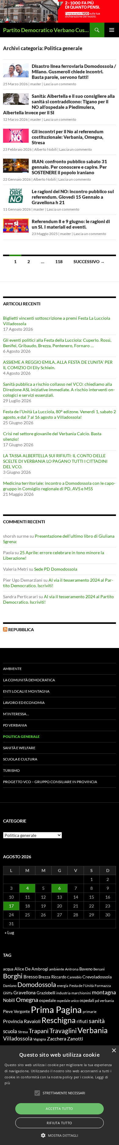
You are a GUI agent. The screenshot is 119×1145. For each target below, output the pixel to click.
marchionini (81, 993)
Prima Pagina (56, 1009)
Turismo (11, 770)
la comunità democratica (29, 680)
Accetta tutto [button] (59, 1108)
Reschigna (58, 1020)
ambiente (56, 969)
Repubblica (21, 629)
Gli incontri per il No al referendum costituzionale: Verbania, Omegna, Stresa (67, 137)
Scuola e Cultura (20, 759)
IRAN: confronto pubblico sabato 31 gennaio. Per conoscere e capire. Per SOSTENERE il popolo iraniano (69, 167)
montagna (104, 992)
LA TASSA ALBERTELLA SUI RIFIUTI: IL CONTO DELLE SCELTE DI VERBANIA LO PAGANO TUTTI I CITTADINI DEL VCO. (55, 461)
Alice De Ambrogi (31, 968)
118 (59, 261)
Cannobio (74, 977)
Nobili (9, 1000)
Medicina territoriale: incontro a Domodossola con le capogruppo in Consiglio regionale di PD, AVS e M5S (59, 485)
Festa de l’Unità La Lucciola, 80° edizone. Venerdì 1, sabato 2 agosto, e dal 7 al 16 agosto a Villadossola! (59, 414)
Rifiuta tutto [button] (59, 1123)
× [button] (113, 1050)
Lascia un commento (60, 84)
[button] (59, 1135)
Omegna (27, 999)
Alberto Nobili (45, 149)
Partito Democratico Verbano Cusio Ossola (46, 30)
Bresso (30, 976)
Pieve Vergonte (16, 1011)
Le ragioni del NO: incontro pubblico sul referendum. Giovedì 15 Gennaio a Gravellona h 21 (73, 197)
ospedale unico (68, 1001)
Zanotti (75, 1038)
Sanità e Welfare (19, 748)
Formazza (103, 986)
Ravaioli (32, 1021)
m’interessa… (16, 714)
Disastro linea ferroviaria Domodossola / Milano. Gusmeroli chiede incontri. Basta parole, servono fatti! (74, 71)
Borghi (13, 976)
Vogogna (39, 1039)
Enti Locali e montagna (26, 691)
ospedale (47, 1000)
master (35, 84)
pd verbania (104, 1000)
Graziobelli (46, 992)
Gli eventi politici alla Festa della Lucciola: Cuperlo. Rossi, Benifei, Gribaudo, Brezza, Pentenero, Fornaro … (57, 342)
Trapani (39, 1030)
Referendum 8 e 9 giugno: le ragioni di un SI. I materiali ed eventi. (71, 224)
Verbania (93, 1030)
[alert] (59, 1095)
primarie (89, 1011)
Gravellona (24, 992)
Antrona (71, 969)
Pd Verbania (15, 725)
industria (63, 993)
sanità (97, 1020)
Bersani (99, 969)
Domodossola (36, 984)
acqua (8, 969)
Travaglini (63, 1031)
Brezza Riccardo (52, 976)
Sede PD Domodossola (55, 569)
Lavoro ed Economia (24, 702)
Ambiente (12, 668)
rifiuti (82, 1021)
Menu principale (111, 30)
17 (11, 905)
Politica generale (21, 736)
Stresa (23, 1031)
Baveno (85, 968)
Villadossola (17, 1038)
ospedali (87, 1000)
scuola (10, 1031)
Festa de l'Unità (81, 986)
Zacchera (56, 1038)
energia (62, 986)
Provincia (13, 1021)
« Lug (9, 932)
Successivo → (89, 261)
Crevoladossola (97, 976)
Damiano (9, 986)
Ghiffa (8, 993)
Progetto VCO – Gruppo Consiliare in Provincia (50, 781)
